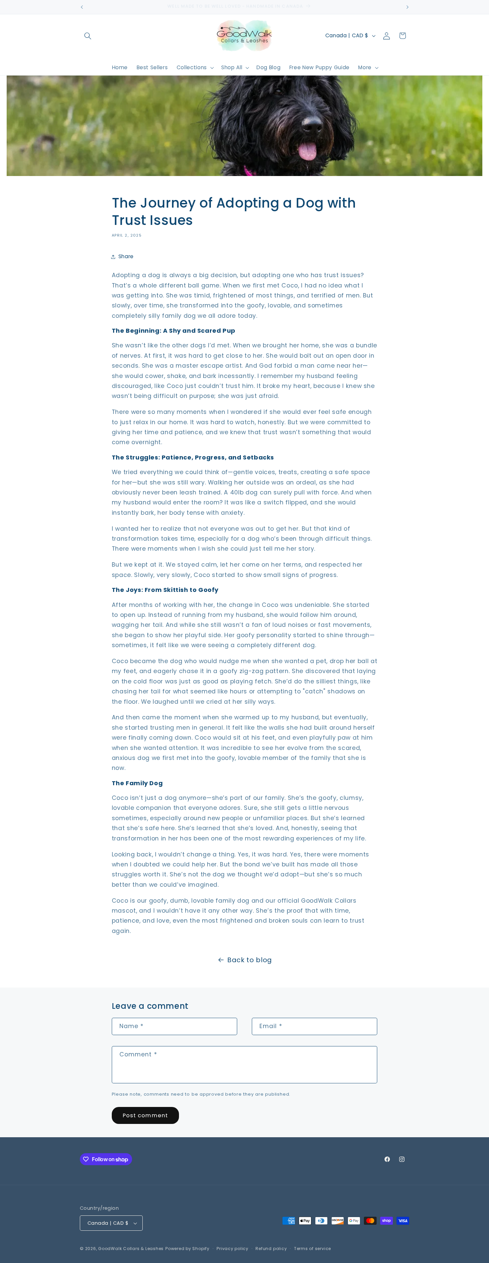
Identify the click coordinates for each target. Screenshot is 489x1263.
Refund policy (271, 1248)
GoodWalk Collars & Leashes (131, 1248)
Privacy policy (232, 1248)
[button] (88, 36)
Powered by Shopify (187, 1248)
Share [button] (126, 256)
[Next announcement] (407, 7)
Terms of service (312, 1248)
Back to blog (249, 960)
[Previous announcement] (82, 7)
